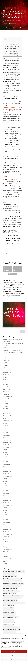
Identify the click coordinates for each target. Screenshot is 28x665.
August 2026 (6, 360)
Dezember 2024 (7, 389)
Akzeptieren (14, 651)
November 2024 (7, 392)
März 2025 (5, 384)
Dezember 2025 (7, 370)
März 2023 (5, 433)
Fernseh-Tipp (6, 554)
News (4, 22)
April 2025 (5, 382)
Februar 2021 (6, 493)
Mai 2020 (5, 515)
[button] (26, 636)
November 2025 (7, 372)
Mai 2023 (5, 428)
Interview (5, 556)
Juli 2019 (5, 539)
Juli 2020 (5, 510)
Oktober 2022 (6, 445)
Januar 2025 (6, 387)
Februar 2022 (6, 464)
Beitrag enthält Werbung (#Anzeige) (15, 28)
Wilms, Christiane (13, 24)
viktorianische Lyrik (7, 603)
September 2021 (7, 476)
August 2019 (6, 536)
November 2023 (7, 416)
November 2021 (7, 471)
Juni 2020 (5, 512)
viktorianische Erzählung (17, 595)
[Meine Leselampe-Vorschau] (14, 327)
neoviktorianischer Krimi (8, 586)
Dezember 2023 (7, 413)
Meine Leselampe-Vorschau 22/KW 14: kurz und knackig (11, 54)
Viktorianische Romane (8, 610)
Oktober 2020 (6, 503)
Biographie (21, 571)
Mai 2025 (5, 379)
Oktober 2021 (6, 474)
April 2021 (5, 488)
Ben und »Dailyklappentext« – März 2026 (13, 352)
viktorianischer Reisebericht (9, 612)
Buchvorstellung (7, 549)
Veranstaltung (6, 595)
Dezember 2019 (7, 527)
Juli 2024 (5, 401)
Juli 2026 (5, 363)
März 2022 (5, 462)
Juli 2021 (5, 481)
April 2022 (5, 459)
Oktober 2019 (6, 532)
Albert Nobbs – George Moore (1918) (13, 343)
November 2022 (7, 442)
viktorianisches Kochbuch (9, 622)
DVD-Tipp (5, 551)
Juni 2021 (5, 483)
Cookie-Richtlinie (8, 663)
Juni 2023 (5, 425)
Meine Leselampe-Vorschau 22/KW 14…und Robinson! (11, 43)
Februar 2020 (6, 522)
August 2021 (6, 478)
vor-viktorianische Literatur (9, 631)
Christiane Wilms (9, 20)
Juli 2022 (5, 452)
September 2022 (7, 447)
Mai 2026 (5, 365)
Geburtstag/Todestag (17, 578)
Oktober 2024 (6, 394)
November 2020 (7, 500)
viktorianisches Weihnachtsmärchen (11, 627)
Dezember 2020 (7, 498)
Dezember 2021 (7, 469)
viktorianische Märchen (19, 603)
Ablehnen (14, 655)
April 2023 (5, 430)
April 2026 (5, 367)
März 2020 (5, 520)
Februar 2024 (6, 411)
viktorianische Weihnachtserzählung (11, 629)
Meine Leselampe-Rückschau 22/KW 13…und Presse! (12, 47)
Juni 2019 (5, 541)
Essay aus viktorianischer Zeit (9, 576)
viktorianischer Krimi (8, 607)
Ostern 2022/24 (14, 588)
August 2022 (6, 449)
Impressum (20, 663)
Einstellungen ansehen (14, 659)
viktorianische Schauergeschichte (10, 617)
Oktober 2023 (6, 418)
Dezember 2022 (7, 440)
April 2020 (5, 517)
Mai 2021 (5, 486)
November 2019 (7, 529)
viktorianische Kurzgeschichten (10, 600)
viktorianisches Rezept (8, 624)
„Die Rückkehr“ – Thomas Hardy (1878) (13, 350)
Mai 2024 (5, 406)
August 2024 (6, 399)
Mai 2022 (5, 457)
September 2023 (7, 420)
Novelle (18, 586)
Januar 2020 (6, 524)
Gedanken (6, 581)
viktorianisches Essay (8, 619)
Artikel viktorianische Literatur (10, 571)
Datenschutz (15, 663)
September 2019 (7, 534)
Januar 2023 (6, 437)
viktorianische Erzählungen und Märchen (12, 598)
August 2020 (6, 507)
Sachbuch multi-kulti (15, 590)
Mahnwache (6, 583)
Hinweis (12, 581)
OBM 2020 (6, 588)
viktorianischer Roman (8, 615)
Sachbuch (6, 590)
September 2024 (7, 396)
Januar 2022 (6, 466)
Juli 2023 (5, 423)
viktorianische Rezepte (8, 605)
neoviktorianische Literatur (17, 583)
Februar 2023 (6, 435)
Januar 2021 (6, 495)
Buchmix (5, 574)
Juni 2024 (5, 404)
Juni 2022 (5, 454)
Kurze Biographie (7, 559)
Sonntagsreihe (6, 593)
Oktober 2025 (6, 375)
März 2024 (5, 408)
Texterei (5, 563)
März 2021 (5, 491)
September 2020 (7, 505)
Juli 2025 (5, 377)
